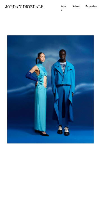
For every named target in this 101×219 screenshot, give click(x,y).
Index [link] (63, 8)
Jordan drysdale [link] (24, 6)
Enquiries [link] (91, 6)
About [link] (76, 6)
